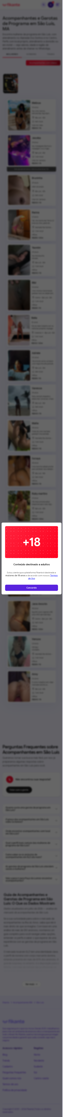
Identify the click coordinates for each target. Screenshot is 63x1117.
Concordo (31, 587)
